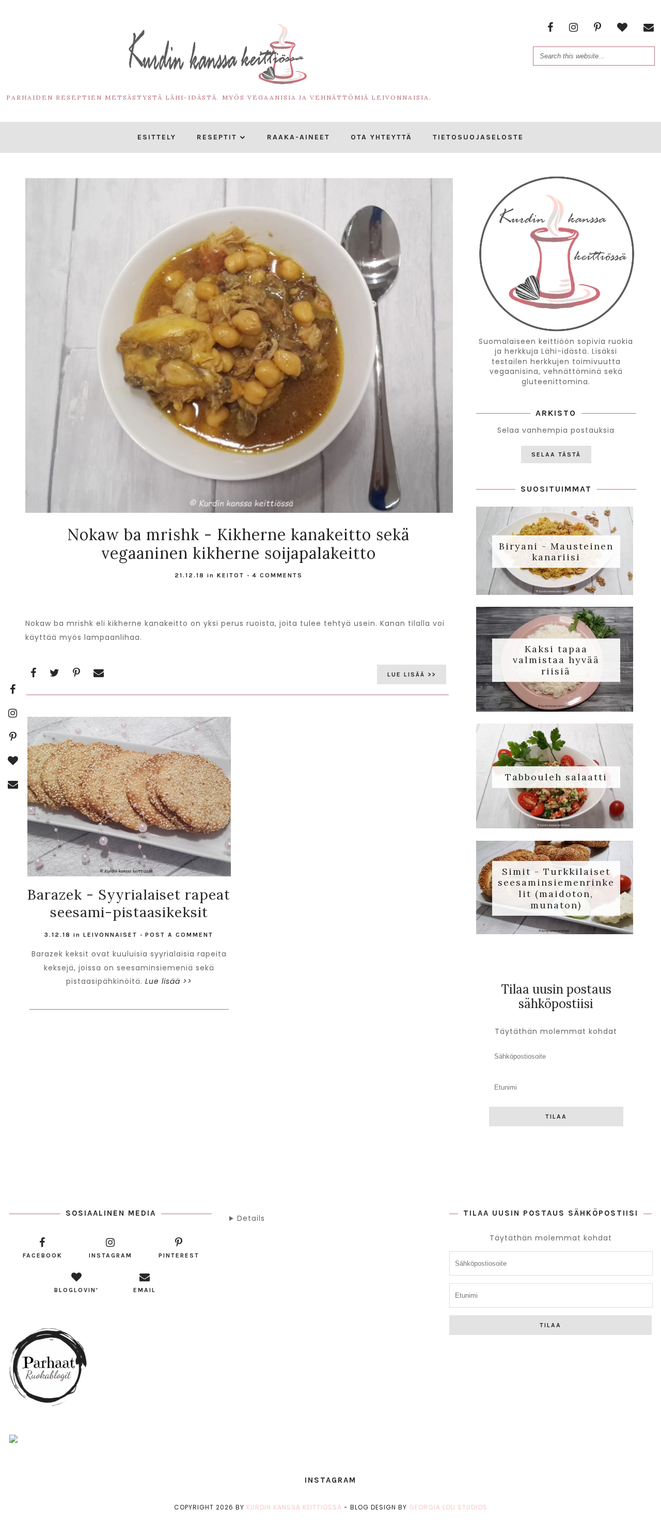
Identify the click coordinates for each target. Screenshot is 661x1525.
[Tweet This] (55, 673)
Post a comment (179, 934)
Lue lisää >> (411, 674)
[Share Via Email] (98, 673)
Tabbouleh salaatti (556, 777)
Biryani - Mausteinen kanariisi (556, 551)
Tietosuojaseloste (478, 137)
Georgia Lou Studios (448, 1507)
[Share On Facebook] (33, 673)
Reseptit (217, 137)
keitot (230, 575)
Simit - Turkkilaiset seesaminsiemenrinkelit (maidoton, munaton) (556, 888)
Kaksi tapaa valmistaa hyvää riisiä (556, 660)
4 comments (277, 575)
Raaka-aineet (298, 137)
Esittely (156, 137)
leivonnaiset (110, 934)
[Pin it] (77, 673)
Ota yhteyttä (381, 137)
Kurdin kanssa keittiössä (294, 1507)
